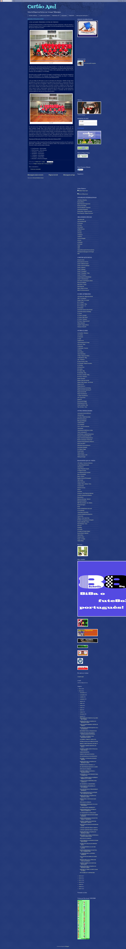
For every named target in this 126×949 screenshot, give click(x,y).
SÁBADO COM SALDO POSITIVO (87, 754)
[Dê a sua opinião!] (48, 161)
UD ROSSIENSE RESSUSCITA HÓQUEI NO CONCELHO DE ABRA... (88, 793)
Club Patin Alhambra (82, 200)
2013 (80, 875)
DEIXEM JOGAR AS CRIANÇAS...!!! (87, 764)
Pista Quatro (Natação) (82, 447)
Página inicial (53, 175)
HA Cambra (79, 369)
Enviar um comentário (36, 169)
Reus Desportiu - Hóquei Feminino (85, 213)
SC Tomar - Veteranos (82, 319)
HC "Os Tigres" (80, 302)
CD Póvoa (79, 350)
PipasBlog (79, 527)
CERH (78, 246)
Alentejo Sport (80, 415)
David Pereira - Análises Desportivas (85, 434)
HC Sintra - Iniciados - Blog (83, 374)
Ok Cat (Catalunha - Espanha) (83, 207)
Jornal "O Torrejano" (81, 275)
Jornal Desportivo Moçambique (84, 276)
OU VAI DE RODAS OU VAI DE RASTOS (88, 756)
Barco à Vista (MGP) (81, 474)
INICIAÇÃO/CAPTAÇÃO (82, 15)
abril (81, 709)
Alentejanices (80, 466)
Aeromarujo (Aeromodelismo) (84, 413)
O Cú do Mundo (80, 510)
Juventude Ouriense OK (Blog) (84, 311)
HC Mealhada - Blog (81, 372)
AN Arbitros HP (80, 219)
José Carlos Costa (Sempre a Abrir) (85, 280)
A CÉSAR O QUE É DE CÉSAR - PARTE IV (89, 827)
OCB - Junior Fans (81, 397)
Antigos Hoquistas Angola (83, 468)
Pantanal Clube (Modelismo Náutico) (85, 441)
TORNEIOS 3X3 (55, 15)
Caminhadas (80, 428)
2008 (80, 886)
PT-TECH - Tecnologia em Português (85, 519)
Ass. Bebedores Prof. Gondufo (83, 472)
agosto (81, 701)
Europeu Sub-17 (41, 163)
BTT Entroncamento (81, 418)
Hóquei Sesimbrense (82, 393)
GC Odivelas (80, 365)
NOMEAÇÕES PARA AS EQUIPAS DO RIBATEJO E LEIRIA (88, 722)
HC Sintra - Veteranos (82, 376)
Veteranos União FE (81, 326)
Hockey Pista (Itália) (81, 205)
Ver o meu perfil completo (90, 63)
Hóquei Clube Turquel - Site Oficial (85, 382)
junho (81, 705)
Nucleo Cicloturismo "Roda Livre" (84, 439)
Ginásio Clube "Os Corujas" (83, 300)
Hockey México (80, 201)
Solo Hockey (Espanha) (82, 209)
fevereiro (82, 714)
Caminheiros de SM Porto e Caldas (85, 430)
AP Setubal (79, 244)
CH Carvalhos (80, 351)
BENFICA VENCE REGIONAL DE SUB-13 (89, 743)
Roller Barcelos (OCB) (82, 403)
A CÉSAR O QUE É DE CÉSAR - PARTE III (89, 829)
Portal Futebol (80, 451)
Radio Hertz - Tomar (81, 284)
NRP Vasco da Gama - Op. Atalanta (84, 502)
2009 (80, 884)
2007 (80, 888)
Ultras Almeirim (81, 322)
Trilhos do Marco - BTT (82, 454)
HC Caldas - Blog (81, 370)
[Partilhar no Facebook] (51, 161)
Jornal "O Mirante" (81, 267)
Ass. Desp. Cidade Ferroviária (83, 416)
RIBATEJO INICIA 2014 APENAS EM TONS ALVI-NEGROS (88, 860)
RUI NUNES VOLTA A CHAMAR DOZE (88, 730)
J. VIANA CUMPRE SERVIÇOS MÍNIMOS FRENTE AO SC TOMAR (89, 778)
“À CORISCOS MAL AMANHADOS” (87, 807)
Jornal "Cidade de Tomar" (83, 263)
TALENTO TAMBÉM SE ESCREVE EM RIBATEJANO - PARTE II (88, 822)
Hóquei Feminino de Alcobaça (84, 388)
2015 (80, 688)
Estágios (35, 163)
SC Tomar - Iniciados (82, 315)
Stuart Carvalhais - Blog (82, 405)
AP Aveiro (79, 225)
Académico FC (80, 340)
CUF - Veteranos (81, 359)
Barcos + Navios (80, 476)
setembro (82, 699)
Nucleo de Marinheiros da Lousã (84, 508)
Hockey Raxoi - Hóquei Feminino (84, 211)
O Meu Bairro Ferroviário (82, 512)
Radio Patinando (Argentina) (83, 203)
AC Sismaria (80, 336)
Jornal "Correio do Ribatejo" (83, 265)
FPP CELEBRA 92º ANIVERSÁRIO (87, 872)
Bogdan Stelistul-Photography (84, 478)
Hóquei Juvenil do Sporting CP (84, 389)
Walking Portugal (81, 456)
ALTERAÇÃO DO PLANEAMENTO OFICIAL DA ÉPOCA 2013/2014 (87, 733)
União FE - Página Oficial (83, 324)
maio (81, 707)
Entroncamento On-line (82, 261)
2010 (80, 882)
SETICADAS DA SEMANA (85, 768)
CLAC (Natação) (80, 424)
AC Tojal (79, 338)
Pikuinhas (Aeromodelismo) (83, 445)
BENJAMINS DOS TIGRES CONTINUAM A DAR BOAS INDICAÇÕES (89, 836)
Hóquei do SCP (80, 384)
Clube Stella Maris (81, 353)
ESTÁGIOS (64, 15)
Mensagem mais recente (35, 175)
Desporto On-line (81, 487)
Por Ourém (79, 529)
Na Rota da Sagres (81, 504)
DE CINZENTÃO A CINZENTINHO (87, 783)
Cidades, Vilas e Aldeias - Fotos (84, 483)
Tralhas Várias (80, 540)
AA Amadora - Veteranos (82, 333)
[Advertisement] (87, 47)
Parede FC (79, 399)
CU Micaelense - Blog (82, 357)
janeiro (81, 716)
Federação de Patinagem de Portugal (85, 251)
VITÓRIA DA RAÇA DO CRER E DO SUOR (89, 741)
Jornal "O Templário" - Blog (83, 273)
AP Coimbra (80, 227)
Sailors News (80, 535)
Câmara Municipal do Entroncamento (85, 249)
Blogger (67, 946)
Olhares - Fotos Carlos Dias (83, 518)
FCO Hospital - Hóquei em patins (84, 363)
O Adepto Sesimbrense (82, 395)
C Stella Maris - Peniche (82, 348)
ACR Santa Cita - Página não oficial (85, 296)
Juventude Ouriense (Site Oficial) (84, 309)
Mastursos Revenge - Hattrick (83, 499)
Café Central (80, 480)
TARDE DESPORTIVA (84, 752)
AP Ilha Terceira (80, 229)
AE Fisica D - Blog (81, 344)
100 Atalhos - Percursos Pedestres (85, 463)
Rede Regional (80, 286)
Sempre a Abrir (80, 536)
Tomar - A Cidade (81, 538)
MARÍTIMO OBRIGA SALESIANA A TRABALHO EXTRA (87, 771)
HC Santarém (80, 307)
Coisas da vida (80, 485)
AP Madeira (79, 234)
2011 (80, 880)
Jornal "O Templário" (82, 271)
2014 (80, 690)
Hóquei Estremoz (81, 386)
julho (81, 703)
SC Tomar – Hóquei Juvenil (83, 321)
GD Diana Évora (80, 367)
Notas (78, 506)
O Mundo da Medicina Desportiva (84, 514)
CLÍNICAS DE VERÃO (44, 15)
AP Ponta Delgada (81, 238)
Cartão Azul (42, 6)
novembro (82, 694)
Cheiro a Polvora (81, 481)
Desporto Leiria (80, 259)
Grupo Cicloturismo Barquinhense (85, 437)
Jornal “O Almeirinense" (82, 278)
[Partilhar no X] (50, 161)
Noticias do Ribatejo (81, 282)
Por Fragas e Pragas (81, 449)
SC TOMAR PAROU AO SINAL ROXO (88, 812)
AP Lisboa (79, 232)
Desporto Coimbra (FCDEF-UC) (84, 435)
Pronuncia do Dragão (82, 401)
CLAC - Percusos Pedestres (83, 426)
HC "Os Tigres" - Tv (81, 305)
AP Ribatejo (79, 242)
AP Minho (79, 236)
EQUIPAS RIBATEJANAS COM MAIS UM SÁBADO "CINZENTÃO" (88, 818)
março (81, 711)
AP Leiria (79, 230)
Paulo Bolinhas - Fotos (82, 523)
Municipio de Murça (81, 500)
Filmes (79, 489)
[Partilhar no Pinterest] (52, 161)
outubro (82, 696)
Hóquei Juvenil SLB (81, 391)
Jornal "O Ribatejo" (81, 269)
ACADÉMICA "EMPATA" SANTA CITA (88, 739)
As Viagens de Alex (81, 470)
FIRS (78, 253)
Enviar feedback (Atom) (38, 177)
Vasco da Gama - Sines (82, 406)
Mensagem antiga (69, 175)
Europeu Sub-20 (49, 163)
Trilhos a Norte (80, 453)
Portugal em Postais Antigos (83, 531)
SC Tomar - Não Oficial (82, 317)
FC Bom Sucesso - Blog (82, 361)
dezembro (82, 692)
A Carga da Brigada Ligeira (83, 464)
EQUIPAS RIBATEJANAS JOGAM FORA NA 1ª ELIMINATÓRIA (88, 851)
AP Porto (79, 240)
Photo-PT (79, 525)
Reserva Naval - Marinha (82, 533)
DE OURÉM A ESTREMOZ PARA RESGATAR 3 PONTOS (87, 737)
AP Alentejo (80, 223)
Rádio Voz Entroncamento (83, 290)
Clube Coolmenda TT (82, 432)
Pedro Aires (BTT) (81, 443)
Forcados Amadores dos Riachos (84, 495)
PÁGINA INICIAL (33, 15)
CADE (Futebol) (80, 422)
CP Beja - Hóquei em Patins (83, 355)
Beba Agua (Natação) (81, 420)
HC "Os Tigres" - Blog (82, 304)
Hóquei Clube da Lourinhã (83, 380)
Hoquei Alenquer (81, 378)
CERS (78, 247)
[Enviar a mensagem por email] (47, 161)
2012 (80, 878)
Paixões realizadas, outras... (83, 521)
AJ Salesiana (80, 346)
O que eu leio (80, 516)
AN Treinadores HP (81, 221)
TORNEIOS (71, 15)
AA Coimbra (80, 334)
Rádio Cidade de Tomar (82, 288)
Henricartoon (80, 497)
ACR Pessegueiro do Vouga (83, 342)
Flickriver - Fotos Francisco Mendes (85, 493)
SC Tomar (79, 313)
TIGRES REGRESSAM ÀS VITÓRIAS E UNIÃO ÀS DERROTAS (88, 810)
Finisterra (79, 491)
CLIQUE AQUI (80, 676)
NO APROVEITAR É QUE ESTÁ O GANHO (89, 766)
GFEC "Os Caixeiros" (81, 298)
